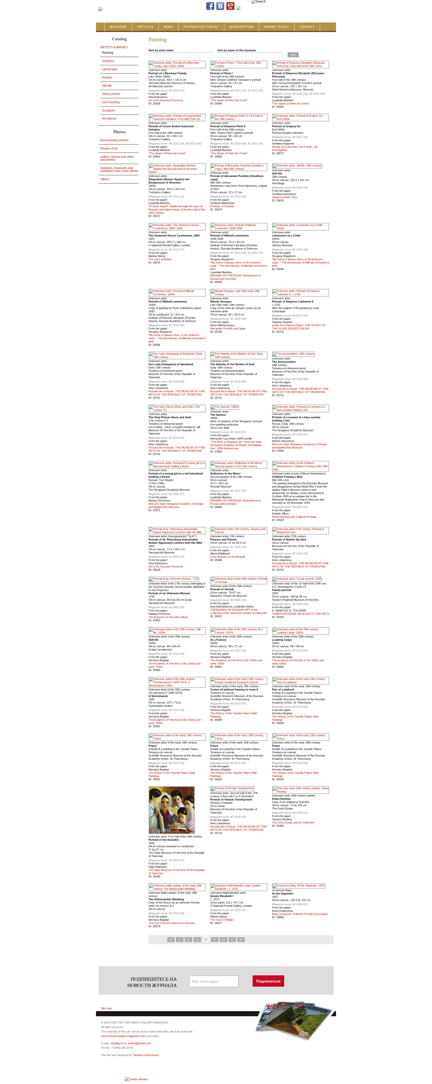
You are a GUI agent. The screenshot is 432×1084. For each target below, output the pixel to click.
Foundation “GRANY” (201, 27)
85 (214, 939)
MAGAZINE (118, 27)
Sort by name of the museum (237, 50)
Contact (307, 27)
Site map (106, 1008)
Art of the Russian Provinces (165, 100)
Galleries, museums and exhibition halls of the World (119, 169)
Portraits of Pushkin (222, 206)
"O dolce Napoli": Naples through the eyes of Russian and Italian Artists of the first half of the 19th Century (176, 209)
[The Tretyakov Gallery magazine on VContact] (220, 9)
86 (223, 939)
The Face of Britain (160, 259)
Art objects (109, 118)
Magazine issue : (158, 90)
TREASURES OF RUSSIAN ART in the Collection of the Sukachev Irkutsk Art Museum (238, 611)
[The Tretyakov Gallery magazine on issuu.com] (271, 9)
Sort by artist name (161, 50)
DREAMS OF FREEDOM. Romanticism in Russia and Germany (235, 277)
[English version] (312, 9)
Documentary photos (114, 140)
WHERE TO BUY (276, 27)
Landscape (109, 69)
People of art (109, 148)
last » (259, 940)
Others (104, 179)
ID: (150, 103)
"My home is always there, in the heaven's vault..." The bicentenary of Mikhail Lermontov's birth (239, 265)
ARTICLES (145, 27)
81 (179, 939)
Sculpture (108, 110)
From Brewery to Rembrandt (227, 556)
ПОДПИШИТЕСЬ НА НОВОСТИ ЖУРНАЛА (152, 982)
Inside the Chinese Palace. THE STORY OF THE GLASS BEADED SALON (299, 327)
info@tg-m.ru (118, 1043)
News (168, 27)
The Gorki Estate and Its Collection (293, 822)
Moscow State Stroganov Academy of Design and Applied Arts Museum (299, 446)
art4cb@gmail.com (139, 1043)
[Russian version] (308, 9)
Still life (107, 86)
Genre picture (111, 94)
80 (171, 939)
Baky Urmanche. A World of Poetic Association (300, 914)
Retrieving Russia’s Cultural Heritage (294, 516)
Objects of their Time (284, 197)
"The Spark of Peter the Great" (229, 100)
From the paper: (158, 93)
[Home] (100, 9)
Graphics (108, 61)
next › (252, 940)
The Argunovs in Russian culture (168, 617)
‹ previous (159, 940)
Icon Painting (111, 102)
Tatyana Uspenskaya (146, 1055)
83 (197, 939)
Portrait (107, 77)
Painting (107, 52)
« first (153, 940)
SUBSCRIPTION (241, 27)
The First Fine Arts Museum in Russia (171, 923)
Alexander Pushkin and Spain (228, 328)
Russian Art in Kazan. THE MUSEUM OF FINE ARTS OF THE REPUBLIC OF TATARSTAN (176, 393)
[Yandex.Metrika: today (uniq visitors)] (136, 1079)
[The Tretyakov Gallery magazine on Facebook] (210, 9)
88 (241, 939)
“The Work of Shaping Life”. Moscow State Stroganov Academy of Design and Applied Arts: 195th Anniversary (236, 445)
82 (188, 939)
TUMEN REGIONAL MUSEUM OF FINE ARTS (300, 613)
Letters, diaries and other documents (117, 158)
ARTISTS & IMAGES (114, 47)
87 (232, 939)
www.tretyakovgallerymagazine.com (123, 1036)
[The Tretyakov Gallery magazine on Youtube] (230, 9)
